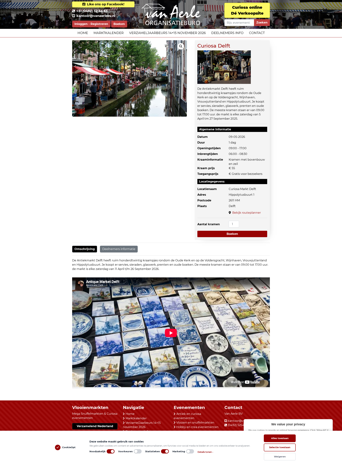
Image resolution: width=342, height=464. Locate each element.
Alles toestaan (280, 438)
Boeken (119, 24)
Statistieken (152, 451)
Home (82, 33)
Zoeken (262, 22)
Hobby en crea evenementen (197, 427)
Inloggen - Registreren (91, 24)
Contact (257, 33)
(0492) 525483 (238, 425)
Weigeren (280, 456)
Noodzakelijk (97, 451)
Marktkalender (109, 33)
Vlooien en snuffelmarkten (195, 422)
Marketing (178, 451)
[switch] (111, 451)
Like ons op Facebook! (105, 4)
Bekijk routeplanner (246, 212)
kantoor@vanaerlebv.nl (95, 16)
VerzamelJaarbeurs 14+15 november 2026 (167, 33)
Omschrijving (84, 249)
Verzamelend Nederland (95, 426)
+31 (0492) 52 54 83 (92, 11)
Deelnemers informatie (118, 249)
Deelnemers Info (227, 33)
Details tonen (205, 452)
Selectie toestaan (279, 447)
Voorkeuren (125, 451)
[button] (181, 46)
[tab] (84, 249)
